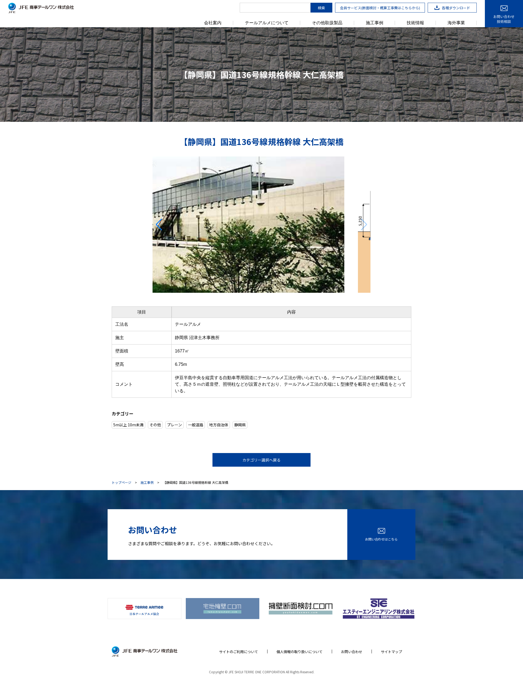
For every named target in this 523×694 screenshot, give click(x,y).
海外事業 (456, 23)
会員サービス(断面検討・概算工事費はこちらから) (380, 7)
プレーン (174, 424)
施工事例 (374, 23)
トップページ (121, 482)
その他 (155, 424)
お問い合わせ (351, 651)
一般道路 (195, 424)
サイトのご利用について (238, 651)
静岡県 (240, 424)
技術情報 (415, 23)
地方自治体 (218, 424)
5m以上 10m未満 (128, 424)
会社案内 (212, 23)
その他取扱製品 (327, 23)
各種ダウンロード (456, 7)
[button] (159, 225)
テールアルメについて (266, 23)
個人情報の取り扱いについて (299, 651)
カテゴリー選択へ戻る (261, 460)
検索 (321, 7)
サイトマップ (391, 651)
